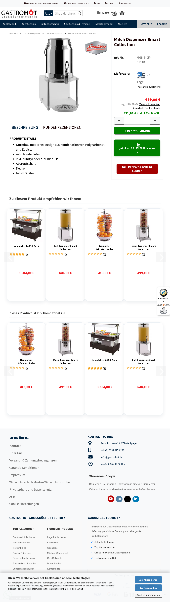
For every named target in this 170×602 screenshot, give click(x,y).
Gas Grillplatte (54, 558)
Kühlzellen (52, 542)
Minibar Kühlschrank (58, 553)
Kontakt (110, 3)
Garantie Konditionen (24, 467)
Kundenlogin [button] (126, 3)
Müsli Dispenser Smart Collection (143, 247)
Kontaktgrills (53, 568)
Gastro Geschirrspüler (24, 563)
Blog (98, 3)
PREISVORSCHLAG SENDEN (140, 169)
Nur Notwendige (148, 587)
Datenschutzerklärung (73, 588)
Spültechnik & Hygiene (77, 24)
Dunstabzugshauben (23, 568)
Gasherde (52, 547)
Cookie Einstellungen (24, 504)
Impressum (17, 475)
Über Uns (15, 453)
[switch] (163, 312)
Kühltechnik (9, 24)
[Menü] (165, 595)
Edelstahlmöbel (104, 24)
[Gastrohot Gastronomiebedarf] (19, 13)
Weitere (122, 24)
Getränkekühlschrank (24, 537)
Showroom (123, 484)
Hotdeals (145, 24)
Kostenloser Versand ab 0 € (77, 3)
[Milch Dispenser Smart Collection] (59, 75)
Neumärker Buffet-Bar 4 (26, 246)
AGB (12, 497)
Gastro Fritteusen (22, 553)
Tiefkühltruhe (19, 547)
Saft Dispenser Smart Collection (65, 247)
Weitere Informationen (148, 595)
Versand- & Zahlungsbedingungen (33, 460)
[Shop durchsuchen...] (79, 13)
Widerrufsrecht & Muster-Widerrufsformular (39, 482)
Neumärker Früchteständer (104, 247)
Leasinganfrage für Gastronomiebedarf (42, 3)
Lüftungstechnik (50, 24)
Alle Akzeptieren (148, 579)
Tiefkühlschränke (21, 542)
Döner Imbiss (54, 563)
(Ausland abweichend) (149, 86)
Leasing (162, 24)
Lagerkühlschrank (56, 537)
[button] (119, 121)
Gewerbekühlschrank (24, 558)
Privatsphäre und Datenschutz (30, 489)
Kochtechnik (28, 24)
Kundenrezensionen (62, 127)
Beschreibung (25, 127)
